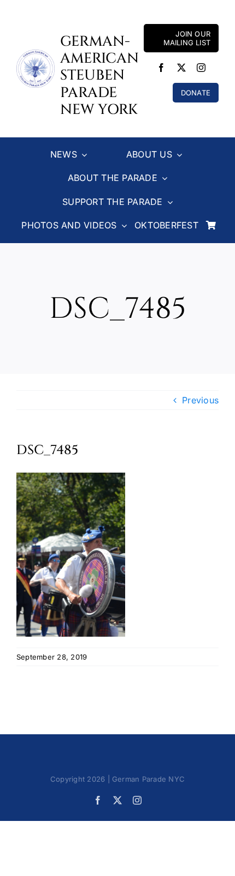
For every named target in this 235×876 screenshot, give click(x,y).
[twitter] (181, 67)
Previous (200, 400)
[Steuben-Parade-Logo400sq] (35, 54)
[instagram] (201, 67)
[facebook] (161, 67)
